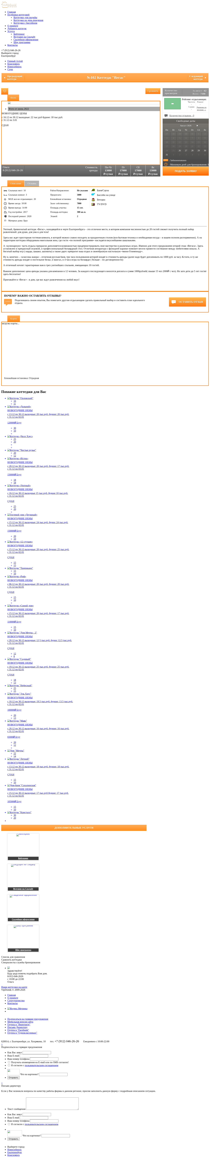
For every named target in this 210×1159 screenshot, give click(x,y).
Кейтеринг (19, 34)
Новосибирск (14, 66)
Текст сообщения (16, 1109)
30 (205, 150)
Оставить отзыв (191, 301)
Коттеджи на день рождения (28, 20)
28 (192, 150)
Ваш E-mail (13, 1055)
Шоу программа (22, 42)
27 (186, 150)
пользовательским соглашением (41, 1065)
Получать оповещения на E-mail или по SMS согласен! (40, 1062)
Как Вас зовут (14, 1052)
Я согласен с (34, 1065)
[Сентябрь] (197, 126)
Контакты (12, 45)
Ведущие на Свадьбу (24, 36)
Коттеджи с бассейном (25, 23)
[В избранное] (4, 91)
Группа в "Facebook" (18, 1030)
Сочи (10, 69)
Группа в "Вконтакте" (18, 1024)
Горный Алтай (15, 61)
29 (199, 150)
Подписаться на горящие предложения (27, 1019)
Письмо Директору (17, 1027)
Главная (11, 12)
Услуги (11, 31)
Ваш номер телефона (18, 1059)
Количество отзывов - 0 (181, 115)
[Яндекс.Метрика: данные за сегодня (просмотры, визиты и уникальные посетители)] (17, 1008)
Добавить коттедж (16, 28)
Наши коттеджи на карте (14, 987)
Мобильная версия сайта (20, 1021)
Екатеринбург (14, 1152)
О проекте (12, 25)
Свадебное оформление (26, 39)
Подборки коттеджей (18, 14)
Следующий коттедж (196, 77)
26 (180, 150)
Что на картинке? (29, 1074)
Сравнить (153, 91)
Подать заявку (186, 171)
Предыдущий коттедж (14, 77)
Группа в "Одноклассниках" (22, 1033)
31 (167, 155)
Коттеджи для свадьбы (25, 17)
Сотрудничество (16, 1000)
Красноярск (13, 64)
